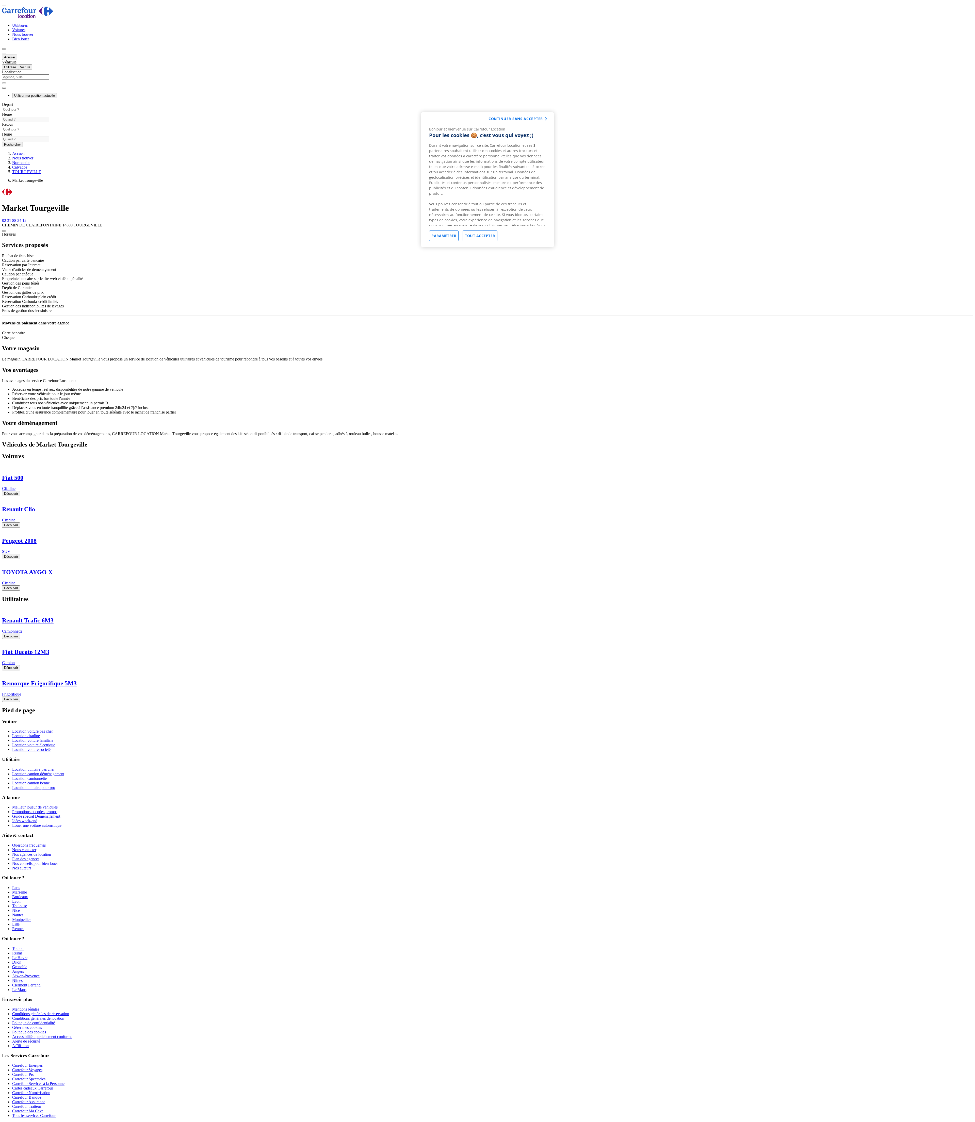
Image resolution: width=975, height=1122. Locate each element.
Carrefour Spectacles (28, 1079)
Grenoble (19, 967)
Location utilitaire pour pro (33, 787)
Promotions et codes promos (34, 812)
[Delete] (4, 83)
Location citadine (26, 736)
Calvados (19, 167)
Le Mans (19, 989)
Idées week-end (24, 821)
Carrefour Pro (23, 1074)
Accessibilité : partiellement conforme (42, 1036)
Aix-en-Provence (26, 976)
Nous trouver (22, 34)
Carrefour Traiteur (26, 1106)
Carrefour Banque (26, 1097)
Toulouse (19, 906)
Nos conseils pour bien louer (35, 863)
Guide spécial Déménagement (36, 816)
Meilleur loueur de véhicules (35, 807)
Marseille (19, 892)
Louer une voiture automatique (36, 825)
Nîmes (17, 980)
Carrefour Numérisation (31, 1093)
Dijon (16, 962)
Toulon (18, 948)
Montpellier (21, 919)
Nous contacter (24, 850)
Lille (16, 924)
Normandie (21, 162)
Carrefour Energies (27, 1065)
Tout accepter (480, 235)
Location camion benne (31, 783)
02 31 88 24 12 (14, 220)
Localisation (12, 72)
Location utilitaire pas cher (33, 769)
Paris (16, 887)
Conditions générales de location (38, 1018)
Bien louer (20, 39)
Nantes (17, 915)
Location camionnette (29, 778)
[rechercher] (4, 88)
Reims (17, 953)
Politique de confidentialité (33, 1023)
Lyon (16, 901)
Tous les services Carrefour (34, 1115)
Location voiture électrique (33, 745)
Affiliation (20, 1046)
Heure (7, 114)
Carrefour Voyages (27, 1070)
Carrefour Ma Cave (27, 1111)
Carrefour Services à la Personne (38, 1083)
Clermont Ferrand (26, 985)
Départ (7, 104)
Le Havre (19, 957)
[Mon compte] (4, 49)
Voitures (18, 30)
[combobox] (487, 79)
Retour (7, 124)
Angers (18, 971)
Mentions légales (25, 1009)
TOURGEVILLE (26, 172)
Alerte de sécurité (26, 1041)
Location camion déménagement (38, 774)
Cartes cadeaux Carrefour (32, 1088)
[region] (487, 179)
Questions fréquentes (29, 845)
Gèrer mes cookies (27, 1027)
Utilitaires (20, 25)
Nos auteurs (21, 868)
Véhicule (9, 62)
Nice (16, 910)
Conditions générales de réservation (40, 1014)
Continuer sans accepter (516, 118)
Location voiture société (31, 749)
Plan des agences (25, 859)
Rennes (18, 929)
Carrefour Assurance (28, 1102)
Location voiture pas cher (32, 731)
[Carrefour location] (27, 16)
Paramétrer (443, 235)
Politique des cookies (29, 1032)
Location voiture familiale (32, 740)
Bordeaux (20, 897)
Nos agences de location (31, 854)
